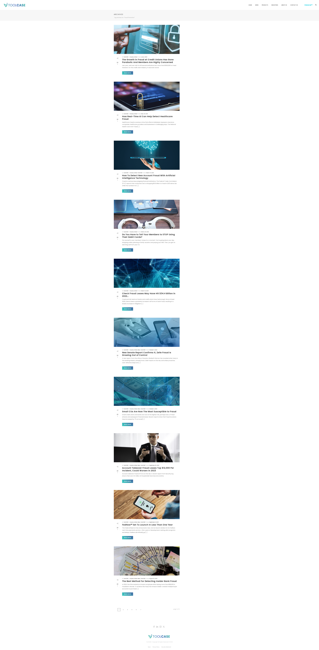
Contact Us (294, 5)
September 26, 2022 (154, 465)
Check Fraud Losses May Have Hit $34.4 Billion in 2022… (148, 294)
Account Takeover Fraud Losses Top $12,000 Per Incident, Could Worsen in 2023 (148, 469)
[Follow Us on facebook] (154, 627)
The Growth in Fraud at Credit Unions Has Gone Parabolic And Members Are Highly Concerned (148, 61)
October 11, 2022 (153, 350)
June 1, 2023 (144, 57)
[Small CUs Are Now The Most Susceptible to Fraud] (147, 391)
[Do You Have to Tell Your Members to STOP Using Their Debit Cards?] (147, 214)
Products (265, 5)
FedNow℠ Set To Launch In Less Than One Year (147, 524)
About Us (284, 5)
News (256, 5)
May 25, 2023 (144, 113)
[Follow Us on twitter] (164, 627)
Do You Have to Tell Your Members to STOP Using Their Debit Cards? (148, 235)
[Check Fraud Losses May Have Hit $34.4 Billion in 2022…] (147, 273)
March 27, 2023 (150, 172)
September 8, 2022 (154, 522)
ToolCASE (126, 57)
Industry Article (133, 57)
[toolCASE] (159, 636)
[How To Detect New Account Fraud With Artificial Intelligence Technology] (147, 155)
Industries (274, 5)
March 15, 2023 (145, 291)
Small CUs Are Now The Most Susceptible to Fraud (149, 411)
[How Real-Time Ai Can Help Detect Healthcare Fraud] (147, 96)
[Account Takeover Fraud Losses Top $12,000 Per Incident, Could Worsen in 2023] (147, 447)
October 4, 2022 (153, 409)
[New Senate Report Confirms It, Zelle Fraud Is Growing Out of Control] (147, 332)
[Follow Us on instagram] (160, 627)
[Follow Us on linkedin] (157, 627)
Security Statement (166, 647)
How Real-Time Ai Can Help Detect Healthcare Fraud (147, 117)
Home (250, 5)
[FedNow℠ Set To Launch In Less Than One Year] (147, 504)
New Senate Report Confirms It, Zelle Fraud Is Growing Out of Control (146, 353)
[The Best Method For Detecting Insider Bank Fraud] (147, 560)
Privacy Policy (156, 647)
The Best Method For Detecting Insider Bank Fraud (149, 581)
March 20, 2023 (145, 232)
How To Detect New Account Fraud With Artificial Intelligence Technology (148, 176)
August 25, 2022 (153, 578)
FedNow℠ (308, 5)
